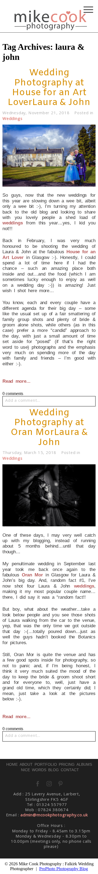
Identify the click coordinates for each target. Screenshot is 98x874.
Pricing (67, 764)
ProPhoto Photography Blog (63, 868)
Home (12, 764)
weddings (12, 223)
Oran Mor (32, 574)
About (26, 764)
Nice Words (33, 770)
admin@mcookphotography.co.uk (54, 815)
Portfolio (46, 764)
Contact (70, 770)
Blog (53, 770)
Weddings (12, 119)
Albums (84, 764)
